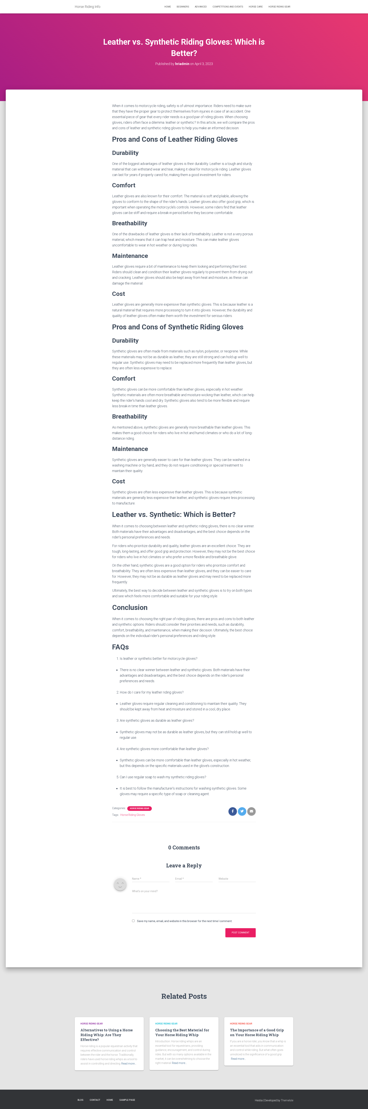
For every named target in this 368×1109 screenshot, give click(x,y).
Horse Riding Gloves (132, 814)
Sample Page (127, 1100)
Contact (95, 1100)
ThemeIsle (287, 1100)
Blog (80, 1100)
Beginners (183, 6)
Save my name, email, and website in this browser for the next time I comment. (184, 921)
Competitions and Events (228, 6)
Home (167, 6)
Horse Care (256, 6)
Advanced (201, 6)
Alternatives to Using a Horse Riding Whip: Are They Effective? (106, 1035)
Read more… (128, 1063)
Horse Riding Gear (279, 6)
